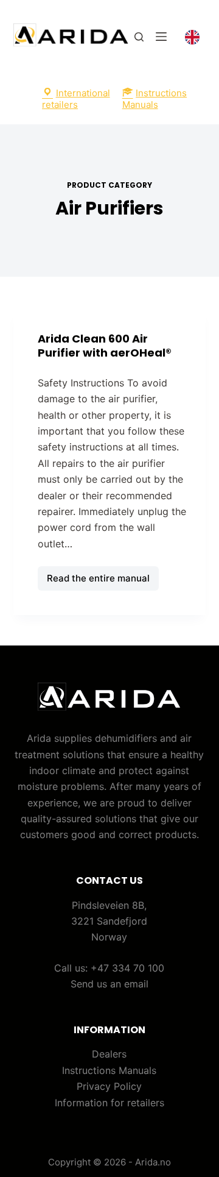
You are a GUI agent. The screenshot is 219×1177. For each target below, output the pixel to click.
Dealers (109, 1054)
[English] (192, 36)
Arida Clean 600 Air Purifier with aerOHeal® (105, 345)
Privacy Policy (109, 1086)
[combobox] (192, 37)
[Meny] (161, 36)
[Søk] (139, 36)
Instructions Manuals (109, 1070)
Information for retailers (109, 1103)
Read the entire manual (98, 581)
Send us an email (109, 984)
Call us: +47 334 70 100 (109, 968)
